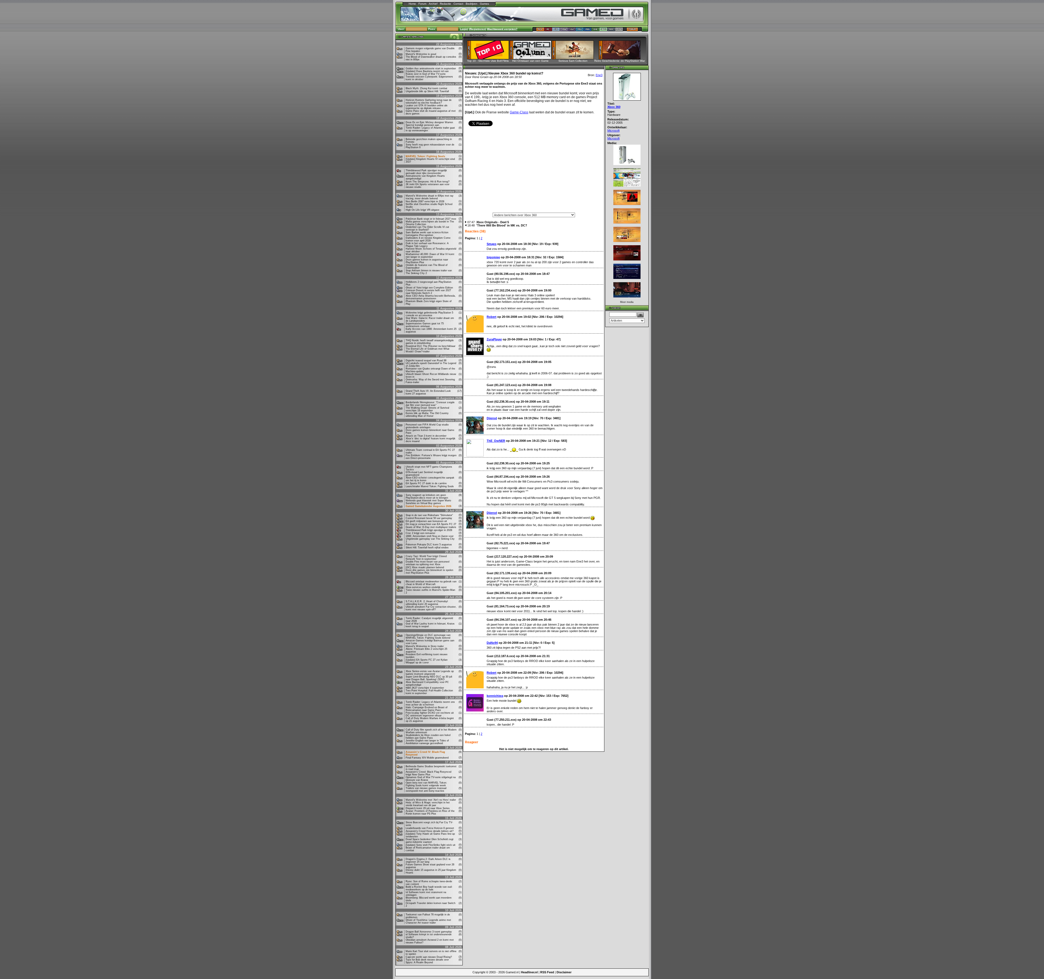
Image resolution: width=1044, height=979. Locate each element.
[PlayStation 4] (580, 30)
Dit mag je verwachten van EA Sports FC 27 (431, 524)
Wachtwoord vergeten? (502, 28)
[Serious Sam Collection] (575, 58)
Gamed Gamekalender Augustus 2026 (428, 506)
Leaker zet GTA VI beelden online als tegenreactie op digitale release (427, 107)
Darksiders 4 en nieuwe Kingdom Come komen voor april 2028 (428, 239)
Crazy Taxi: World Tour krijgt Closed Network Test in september (426, 557)
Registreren (477, 28)
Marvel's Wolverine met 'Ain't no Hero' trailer (431, 799)
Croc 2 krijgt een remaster (420, 533)
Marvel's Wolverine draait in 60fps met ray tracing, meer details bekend (429, 197)
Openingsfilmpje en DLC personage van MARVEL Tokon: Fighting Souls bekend (428, 636)
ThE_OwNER (496, 440)
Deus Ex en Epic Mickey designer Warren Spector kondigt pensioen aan (429, 123)
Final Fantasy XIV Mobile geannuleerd (427, 757)
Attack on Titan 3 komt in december (426, 435)
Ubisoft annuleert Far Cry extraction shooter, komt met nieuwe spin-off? (431, 608)
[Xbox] (603, 30)
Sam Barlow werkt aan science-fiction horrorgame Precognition (427, 234)
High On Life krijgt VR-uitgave (422, 210)
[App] (611, 30)
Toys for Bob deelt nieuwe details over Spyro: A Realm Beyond (427, 961)
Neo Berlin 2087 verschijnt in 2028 (425, 201)
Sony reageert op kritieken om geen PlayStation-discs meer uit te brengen (427, 496)
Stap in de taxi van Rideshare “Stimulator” (429, 515)
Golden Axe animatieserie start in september (431, 68)
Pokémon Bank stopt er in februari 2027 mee (431, 218)
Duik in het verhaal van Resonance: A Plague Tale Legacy (427, 244)
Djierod (492, 418)
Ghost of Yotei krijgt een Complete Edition (429, 287)
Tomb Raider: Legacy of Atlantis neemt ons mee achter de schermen (430, 703)
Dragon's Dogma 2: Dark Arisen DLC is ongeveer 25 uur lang (428, 860)
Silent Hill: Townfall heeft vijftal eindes (427, 547)
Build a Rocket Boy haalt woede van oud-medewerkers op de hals (429, 888)
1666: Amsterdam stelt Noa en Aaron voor (429, 536)
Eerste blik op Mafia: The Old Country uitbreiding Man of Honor (427, 414)
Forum (422, 3)
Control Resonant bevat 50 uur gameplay (429, 518)
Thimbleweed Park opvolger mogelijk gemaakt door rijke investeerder (426, 172)
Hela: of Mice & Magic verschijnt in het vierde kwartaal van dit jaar (428, 804)
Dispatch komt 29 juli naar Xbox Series (428, 808)
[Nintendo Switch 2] (572, 30)
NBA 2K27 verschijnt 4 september (425, 687)
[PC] (548, 30)
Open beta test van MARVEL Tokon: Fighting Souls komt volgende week (426, 784)
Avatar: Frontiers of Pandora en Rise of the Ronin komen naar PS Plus (430, 812)
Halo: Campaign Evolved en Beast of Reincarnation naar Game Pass (427, 708)
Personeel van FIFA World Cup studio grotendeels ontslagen (427, 426)
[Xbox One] (595, 30)
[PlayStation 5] (588, 30)
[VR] (556, 30)
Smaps (491, 243)
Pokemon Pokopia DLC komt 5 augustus (429, 544)
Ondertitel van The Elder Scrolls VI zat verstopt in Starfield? (427, 228)
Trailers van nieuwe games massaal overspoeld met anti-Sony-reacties (426, 789)
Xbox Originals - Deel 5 (492, 222)
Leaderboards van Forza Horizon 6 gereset (430, 828)
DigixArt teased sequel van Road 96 (426, 360)
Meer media (626, 302)
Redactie (445, 3)
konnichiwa (495, 695)
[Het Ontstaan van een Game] (532, 58)
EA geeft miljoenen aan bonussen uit (426, 521)
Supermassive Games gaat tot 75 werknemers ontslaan (425, 325)
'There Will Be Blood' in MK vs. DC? (501, 225)
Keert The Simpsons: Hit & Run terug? (427, 181)
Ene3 (599, 75)
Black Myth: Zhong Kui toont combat (426, 88)
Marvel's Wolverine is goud (421, 54)
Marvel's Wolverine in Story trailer (425, 646)
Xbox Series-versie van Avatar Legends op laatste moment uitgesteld (430, 672)
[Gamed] (540, 30)
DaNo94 (492, 642)
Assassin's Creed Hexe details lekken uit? (429, 831)
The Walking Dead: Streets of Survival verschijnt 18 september (427, 409)
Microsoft (613, 130)
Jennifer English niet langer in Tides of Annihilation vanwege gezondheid (427, 742)
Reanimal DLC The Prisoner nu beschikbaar (430, 346)
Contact (458, 3)
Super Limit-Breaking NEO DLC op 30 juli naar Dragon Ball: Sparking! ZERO (429, 678)
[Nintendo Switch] (564, 30)
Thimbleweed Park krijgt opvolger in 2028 (429, 530)
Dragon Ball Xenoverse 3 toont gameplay (429, 931)
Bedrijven (471, 3)
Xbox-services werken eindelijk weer (426, 587)
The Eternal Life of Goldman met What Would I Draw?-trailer (427, 350)
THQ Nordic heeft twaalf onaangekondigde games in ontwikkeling (430, 341)
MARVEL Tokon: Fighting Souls (425, 156)
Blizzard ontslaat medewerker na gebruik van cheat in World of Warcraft (431, 583)
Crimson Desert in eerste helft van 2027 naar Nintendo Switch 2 (428, 291)
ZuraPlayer (494, 339)
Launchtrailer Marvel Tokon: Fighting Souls (430, 486)
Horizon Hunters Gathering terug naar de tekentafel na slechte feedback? (429, 101)
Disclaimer (564, 972)
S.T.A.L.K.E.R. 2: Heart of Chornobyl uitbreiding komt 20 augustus (427, 602)
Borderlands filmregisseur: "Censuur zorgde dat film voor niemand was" (430, 403)
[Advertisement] (533, 171)
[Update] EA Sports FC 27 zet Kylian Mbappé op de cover (427, 661)
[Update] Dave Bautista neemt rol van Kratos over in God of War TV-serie (427, 72)
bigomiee (493, 257)
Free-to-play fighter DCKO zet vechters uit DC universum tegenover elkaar (430, 714)
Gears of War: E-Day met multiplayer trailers (431, 527)
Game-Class (519, 112)
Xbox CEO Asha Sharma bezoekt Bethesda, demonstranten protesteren (431, 297)
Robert (491, 316)
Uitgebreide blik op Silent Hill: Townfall (427, 91)
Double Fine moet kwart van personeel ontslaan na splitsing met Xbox (427, 563)
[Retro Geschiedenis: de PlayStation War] (621, 58)
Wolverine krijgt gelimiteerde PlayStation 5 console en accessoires (429, 314)
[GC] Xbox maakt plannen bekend (425, 567)
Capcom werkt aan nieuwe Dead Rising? (429, 957)
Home (412, 3)
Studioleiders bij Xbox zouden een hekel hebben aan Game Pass (428, 736)
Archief (433, 3)
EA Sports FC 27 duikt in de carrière (426, 483)
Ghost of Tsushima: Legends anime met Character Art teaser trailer (428, 921)
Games (484, 3)
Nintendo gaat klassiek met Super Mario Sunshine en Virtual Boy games (428, 502)
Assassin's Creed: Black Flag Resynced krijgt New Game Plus (428, 773)
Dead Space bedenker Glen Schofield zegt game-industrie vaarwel (429, 840)
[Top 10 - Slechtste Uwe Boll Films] (490, 58)
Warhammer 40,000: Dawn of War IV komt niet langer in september (430, 255)
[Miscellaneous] (619, 30)
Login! (464, 28)
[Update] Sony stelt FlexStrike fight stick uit (430, 845)
